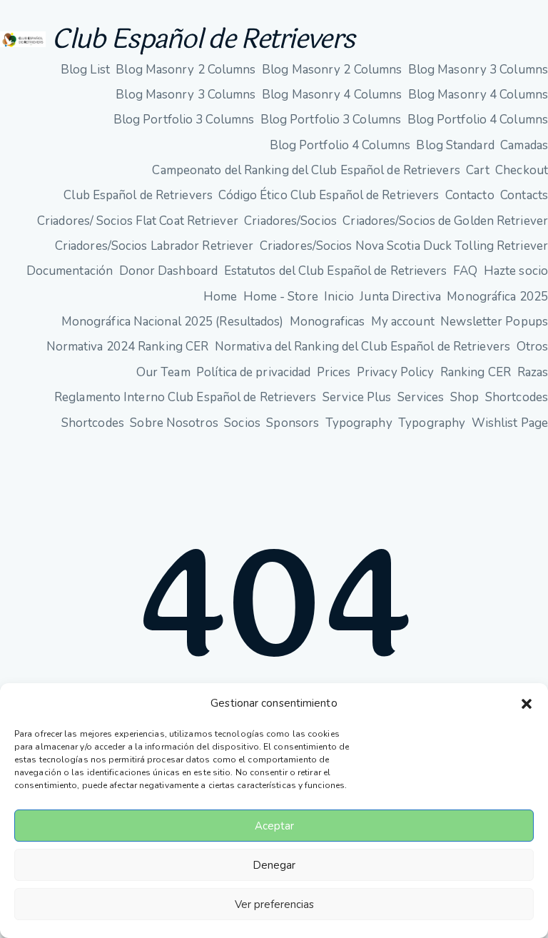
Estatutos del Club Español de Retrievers (335, 271)
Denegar (274, 865)
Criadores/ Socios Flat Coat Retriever (137, 221)
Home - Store (280, 296)
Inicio (339, 296)
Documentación (69, 271)
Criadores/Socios (290, 221)
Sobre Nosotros (174, 423)
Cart (477, 170)
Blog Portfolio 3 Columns (183, 119)
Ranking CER (475, 372)
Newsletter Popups (494, 321)
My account (403, 321)
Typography (358, 423)
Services (421, 397)
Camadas (524, 145)
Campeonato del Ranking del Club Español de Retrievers (306, 170)
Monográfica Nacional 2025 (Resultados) (172, 321)
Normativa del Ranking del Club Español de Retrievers (362, 346)
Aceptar (274, 826)
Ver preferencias (274, 904)
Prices (334, 372)
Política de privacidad (253, 372)
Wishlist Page (510, 423)
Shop (464, 397)
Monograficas (327, 321)
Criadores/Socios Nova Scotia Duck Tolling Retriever (404, 246)
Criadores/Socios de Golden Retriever (445, 221)
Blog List (85, 69)
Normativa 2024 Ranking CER (127, 346)
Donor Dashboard (168, 271)
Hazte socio (516, 271)
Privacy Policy (395, 372)
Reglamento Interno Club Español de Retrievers (185, 397)
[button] (526, 704)
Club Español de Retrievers (202, 39)
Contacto (469, 195)
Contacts (524, 195)
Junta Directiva (400, 296)
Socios (242, 423)
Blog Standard (455, 145)
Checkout (521, 170)
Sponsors (292, 423)
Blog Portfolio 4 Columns (477, 119)
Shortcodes (516, 397)
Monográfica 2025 (497, 296)
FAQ (465, 271)
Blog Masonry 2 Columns (185, 69)
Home (220, 296)
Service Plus (357, 397)
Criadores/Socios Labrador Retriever (154, 246)
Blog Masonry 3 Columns (478, 69)
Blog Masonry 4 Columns (332, 94)
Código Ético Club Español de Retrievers (328, 195)
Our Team (163, 372)
